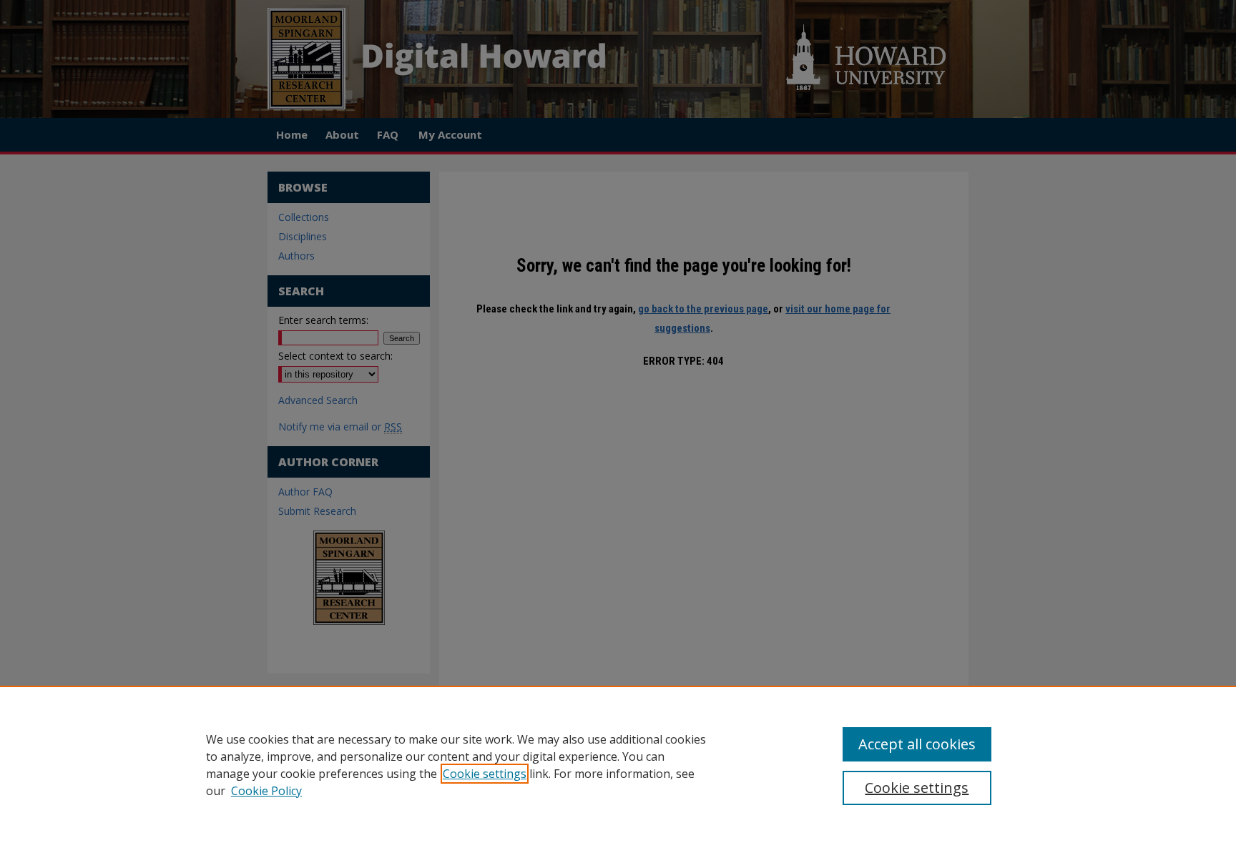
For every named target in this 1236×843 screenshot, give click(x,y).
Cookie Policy (266, 791)
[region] (618, 764)
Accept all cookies (917, 744)
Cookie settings (484, 774)
